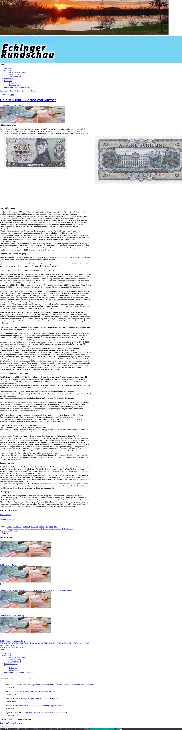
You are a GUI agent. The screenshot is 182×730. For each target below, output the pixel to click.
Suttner (70, 529)
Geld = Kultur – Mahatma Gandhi (13, 641)
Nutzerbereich (14, 85)
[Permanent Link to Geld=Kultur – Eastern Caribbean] (25, 557)
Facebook (17, 527)
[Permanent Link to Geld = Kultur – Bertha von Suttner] (32, 122)
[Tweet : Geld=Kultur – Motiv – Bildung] (4, 614)
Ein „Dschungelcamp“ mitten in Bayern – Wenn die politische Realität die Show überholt (58, 685)
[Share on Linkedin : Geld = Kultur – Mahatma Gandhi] (0, 639)
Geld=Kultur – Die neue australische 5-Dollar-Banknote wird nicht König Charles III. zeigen (36, 590)
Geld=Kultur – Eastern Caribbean (13, 565)
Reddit (41, 527)
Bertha (10, 529)
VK (47, 527)
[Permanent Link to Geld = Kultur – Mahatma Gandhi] (25, 633)
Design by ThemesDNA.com (11, 723)
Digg (51, 527)
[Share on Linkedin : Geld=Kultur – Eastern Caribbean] (0, 563)
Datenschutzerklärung (113, 729)
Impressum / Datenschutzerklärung (18, 87)
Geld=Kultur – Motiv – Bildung (12, 616)
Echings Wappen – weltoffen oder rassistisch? (39, 698)
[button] (2, 365)
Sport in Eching (14, 77)
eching (17, 529)
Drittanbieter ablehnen (98, 729)
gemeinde (57, 529)
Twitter (9, 527)
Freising (28, 529)
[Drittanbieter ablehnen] (121, 729)
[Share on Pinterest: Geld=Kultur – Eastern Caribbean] (2, 563)
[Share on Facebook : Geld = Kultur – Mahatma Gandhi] (3, 639)
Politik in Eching (14, 74)
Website (4, 533)
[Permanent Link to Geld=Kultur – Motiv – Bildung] (25, 607)
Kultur (12, 95)
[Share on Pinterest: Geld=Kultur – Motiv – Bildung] (2, 614)
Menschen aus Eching (17, 72)
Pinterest (26, 527)
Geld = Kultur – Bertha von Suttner (28, 100)
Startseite (8, 68)
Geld (50, 529)
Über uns (8, 81)
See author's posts (7, 519)
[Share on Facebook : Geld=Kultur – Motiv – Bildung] (3, 614)
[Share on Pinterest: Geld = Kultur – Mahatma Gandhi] (2, 639)
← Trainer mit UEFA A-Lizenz (11, 647)
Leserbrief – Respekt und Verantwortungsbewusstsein (42, 706)
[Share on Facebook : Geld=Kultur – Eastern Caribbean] (3, 563)
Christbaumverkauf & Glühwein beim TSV (39, 692)
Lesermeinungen (10, 79)
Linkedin (34, 527)
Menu (2, 64)
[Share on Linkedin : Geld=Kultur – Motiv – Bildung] (0, 614)
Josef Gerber (7, 105)
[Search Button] (0, 676)
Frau (22, 529)
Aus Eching (8, 70)
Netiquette (12, 83)
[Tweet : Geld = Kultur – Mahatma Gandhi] (4, 639)
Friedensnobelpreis (40, 529)
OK (89, 729)
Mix (55, 527)
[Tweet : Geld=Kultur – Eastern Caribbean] (4, 563)
